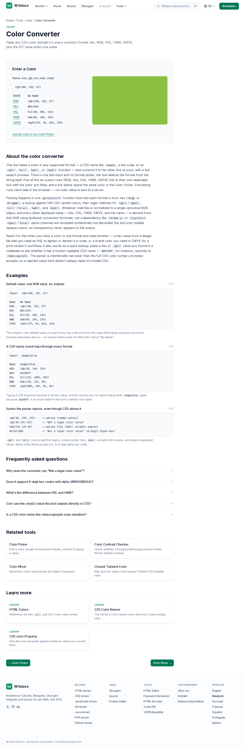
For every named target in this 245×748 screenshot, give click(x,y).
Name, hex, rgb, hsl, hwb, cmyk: (33, 78)
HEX (16, 106)
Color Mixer (162, 662)
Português (218, 717)
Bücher (40, 6)
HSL (15, 111)
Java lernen (82, 712)
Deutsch (218, 696)
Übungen (87, 6)
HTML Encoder (153, 701)
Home (10, 20)
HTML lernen (83, 690)
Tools (120, 6)
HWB (16, 117)
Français (217, 706)
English (216, 690)
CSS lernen (82, 696)
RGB (16, 101)
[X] (7, 706)
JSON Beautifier (154, 712)
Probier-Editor (118, 701)
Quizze (71, 6)
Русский (217, 701)
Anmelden (229, 6)
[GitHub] (13, 706)
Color (29, 20)
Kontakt (182, 696)
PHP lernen (82, 717)
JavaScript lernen (86, 701)
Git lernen (81, 706)
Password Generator (157, 696)
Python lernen (83, 722)
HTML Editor (151, 690)
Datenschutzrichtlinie (191, 701)
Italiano (216, 722)
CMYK (17, 122)
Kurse (57, 6)
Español (217, 712)
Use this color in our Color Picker (33, 134)
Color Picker (18, 662)
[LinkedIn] (18, 706)
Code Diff (150, 706)
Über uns (183, 690)
